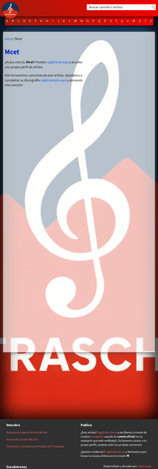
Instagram (97, 437)
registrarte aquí (58, 62)
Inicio (9, 38)
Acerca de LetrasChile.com (22, 439)
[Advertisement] (120, 192)
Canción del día (38, 432)
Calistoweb (144, 466)
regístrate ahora (107, 432)
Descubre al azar (16, 432)
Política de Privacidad (51, 446)
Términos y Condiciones (21, 446)
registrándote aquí (53, 80)
